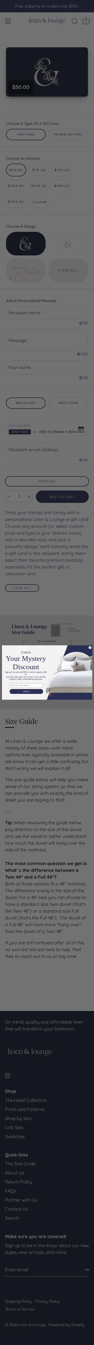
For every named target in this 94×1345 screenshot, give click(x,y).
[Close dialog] (89, 647)
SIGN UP (26, 691)
